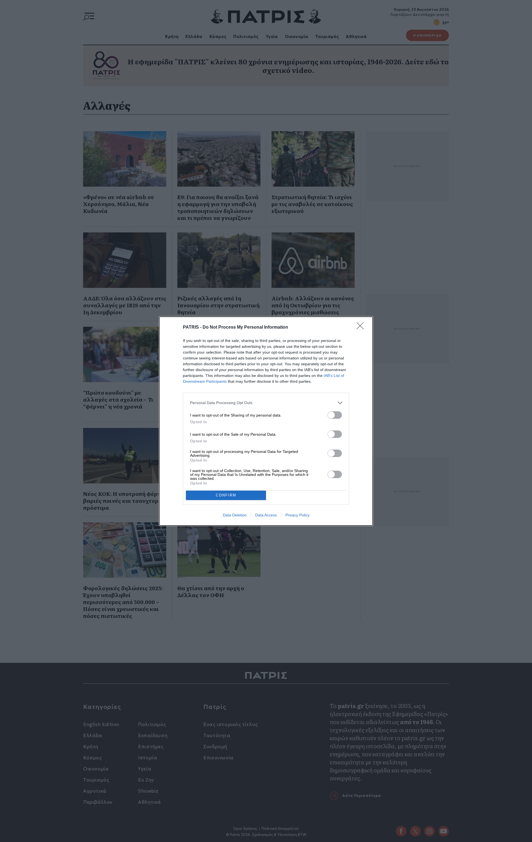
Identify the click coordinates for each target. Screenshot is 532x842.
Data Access (266, 515)
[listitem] (266, 403)
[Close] (362, 327)
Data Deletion (235, 515)
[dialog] (266, 421)
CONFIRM (226, 495)
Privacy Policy (297, 515)
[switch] (335, 415)
